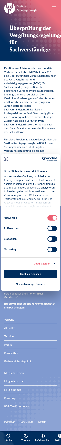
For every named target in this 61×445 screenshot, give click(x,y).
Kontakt (42, 421)
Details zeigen (42, 263)
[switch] (52, 228)
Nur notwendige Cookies (30, 284)
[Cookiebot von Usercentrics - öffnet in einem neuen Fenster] (43, 159)
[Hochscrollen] (55, 419)
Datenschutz (27, 421)
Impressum (9, 421)
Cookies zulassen (30, 274)
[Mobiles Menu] (54, 8)
